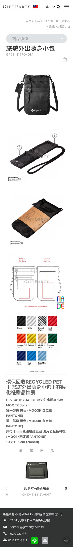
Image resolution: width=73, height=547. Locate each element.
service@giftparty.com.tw (27, 527)
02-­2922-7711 (19, 533)
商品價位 (39, 21)
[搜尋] (58, 6)
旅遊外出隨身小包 (59, 26)
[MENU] (66, 6)
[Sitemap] (45, 540)
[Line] (34, 540)
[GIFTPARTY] (16, 6)
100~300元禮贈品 (59, 21)
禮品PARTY (26, 514)
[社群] (66, 540)
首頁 (28, 21)
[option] (27, 477)
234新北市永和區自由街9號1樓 (30, 520)
